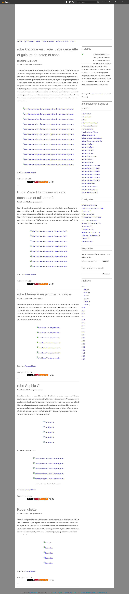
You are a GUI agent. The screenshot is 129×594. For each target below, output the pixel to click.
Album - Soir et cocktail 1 (90, 186)
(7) (91, 232)
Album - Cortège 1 (88, 144)
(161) (88, 214)
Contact (72, 41)
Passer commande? (48, 41)
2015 (83, 338)
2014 (83, 341)
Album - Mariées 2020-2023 (91, 177)
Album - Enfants (87, 159)
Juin (85, 295)
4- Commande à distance (89, 126)
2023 (83, 314)
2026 (83, 286)
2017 (83, 332)
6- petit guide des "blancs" (90, 132)
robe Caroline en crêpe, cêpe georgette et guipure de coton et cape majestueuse (47, 54)
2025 (83, 307)
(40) (90, 220)
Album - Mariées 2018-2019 (91, 174)
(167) (86, 211)
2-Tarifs (84, 120)
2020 (83, 323)
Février (86, 301)
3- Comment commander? (90, 123)
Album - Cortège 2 (88, 147)
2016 (83, 335)
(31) (87, 226)
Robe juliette (27, 509)
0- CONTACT (86, 114)
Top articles (53, 592)
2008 (83, 359)
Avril (85, 298)
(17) (87, 229)
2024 (83, 310)
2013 (83, 344)
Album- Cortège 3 (87, 150)
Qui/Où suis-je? (29, 41)
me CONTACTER (62, 41)
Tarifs (38, 41)
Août (85, 289)
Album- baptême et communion (92, 138)
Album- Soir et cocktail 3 (90, 192)
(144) (91, 217)
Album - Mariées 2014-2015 (91, 168)
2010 (83, 353)
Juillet (85, 292)
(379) (89, 205)
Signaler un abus (68, 592)
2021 (83, 320)
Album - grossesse (87, 162)
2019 (83, 326)
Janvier (86, 304)
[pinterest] (73, 2)
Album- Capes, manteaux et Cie (92, 141)
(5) (85, 238)
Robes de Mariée (30, 172)
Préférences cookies (102, 592)
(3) (87, 241)
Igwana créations (97, 94)
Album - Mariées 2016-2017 (91, 171)
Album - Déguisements (89, 156)
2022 (83, 317)
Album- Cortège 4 (87, 153)
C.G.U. (76, 592)
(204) (92, 208)
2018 (83, 329)
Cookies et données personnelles (87, 592)
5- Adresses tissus (87, 129)
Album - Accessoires (88, 135)
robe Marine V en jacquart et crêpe (44, 294)
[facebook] (66, 2)
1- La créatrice (86, 117)
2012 (83, 347)
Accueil (19, 41)
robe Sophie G (28, 386)
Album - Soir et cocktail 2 (90, 189)
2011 (83, 350)
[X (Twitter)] (70, 2)
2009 (83, 356)
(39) (91, 223)
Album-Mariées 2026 (88, 183)
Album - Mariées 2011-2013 (91, 165)
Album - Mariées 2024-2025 (91, 180)
